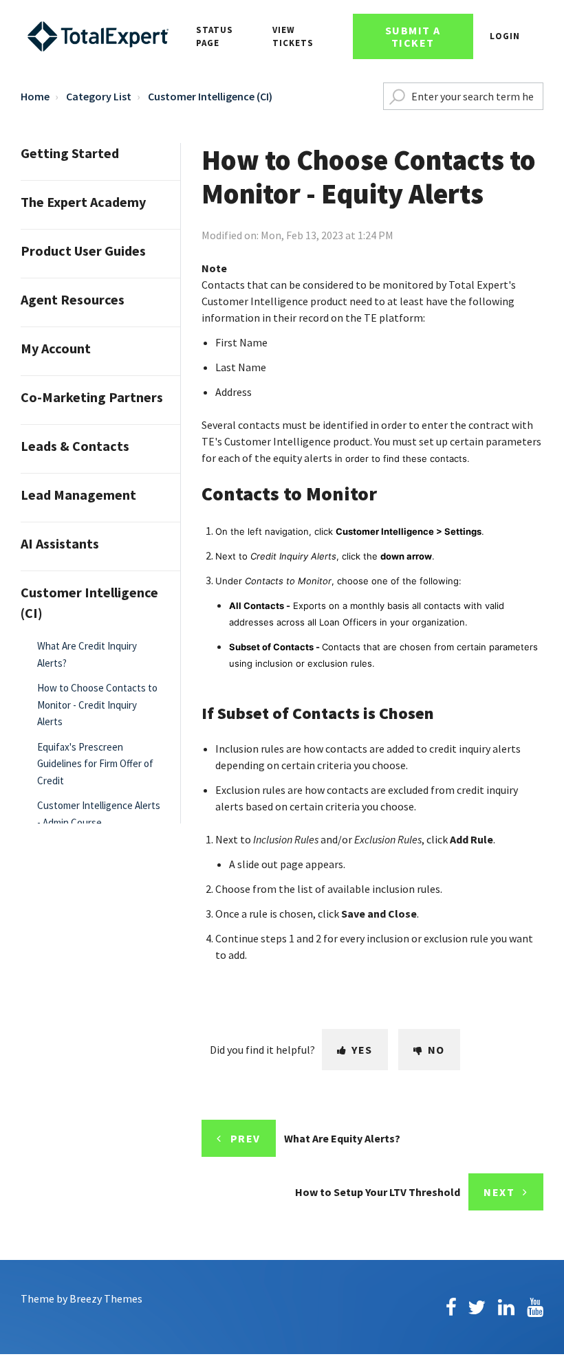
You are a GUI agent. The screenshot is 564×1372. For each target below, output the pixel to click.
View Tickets (293, 36)
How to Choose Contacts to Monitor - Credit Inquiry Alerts (97, 704)
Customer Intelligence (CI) (210, 96)
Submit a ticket (413, 36)
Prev (245, 1138)
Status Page (214, 36)
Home (35, 96)
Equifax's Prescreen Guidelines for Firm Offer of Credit (95, 763)
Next (499, 1192)
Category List (98, 96)
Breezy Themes (105, 1298)
